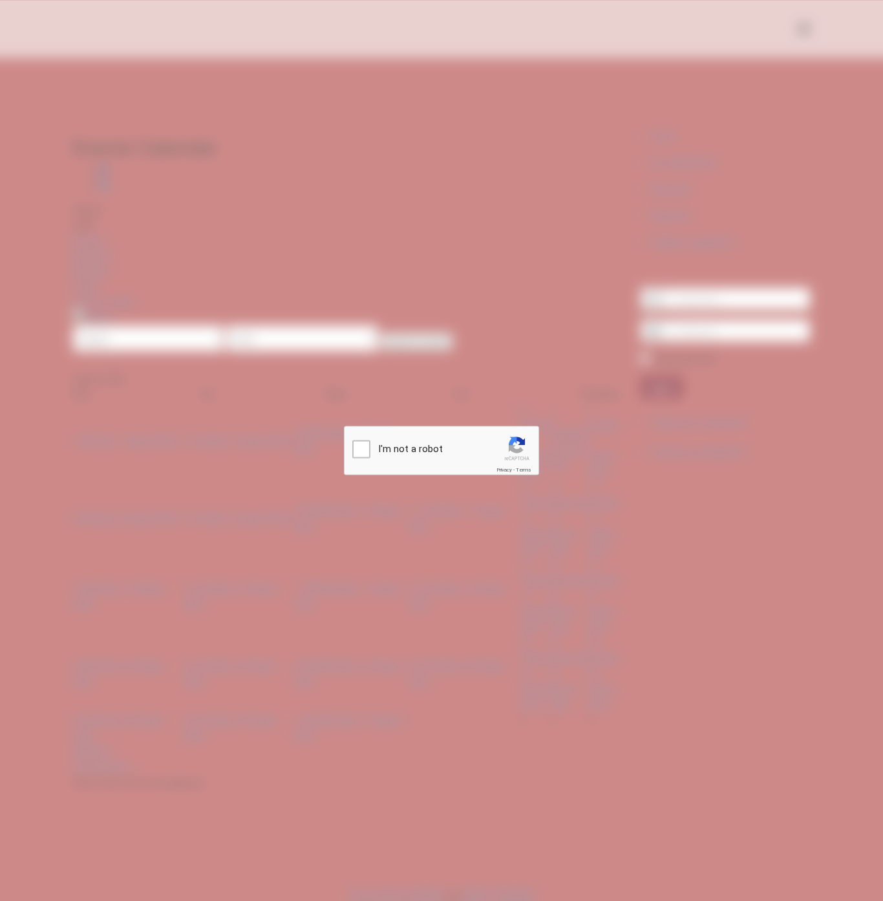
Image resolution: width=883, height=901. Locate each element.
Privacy (504, 470)
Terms (523, 470)
